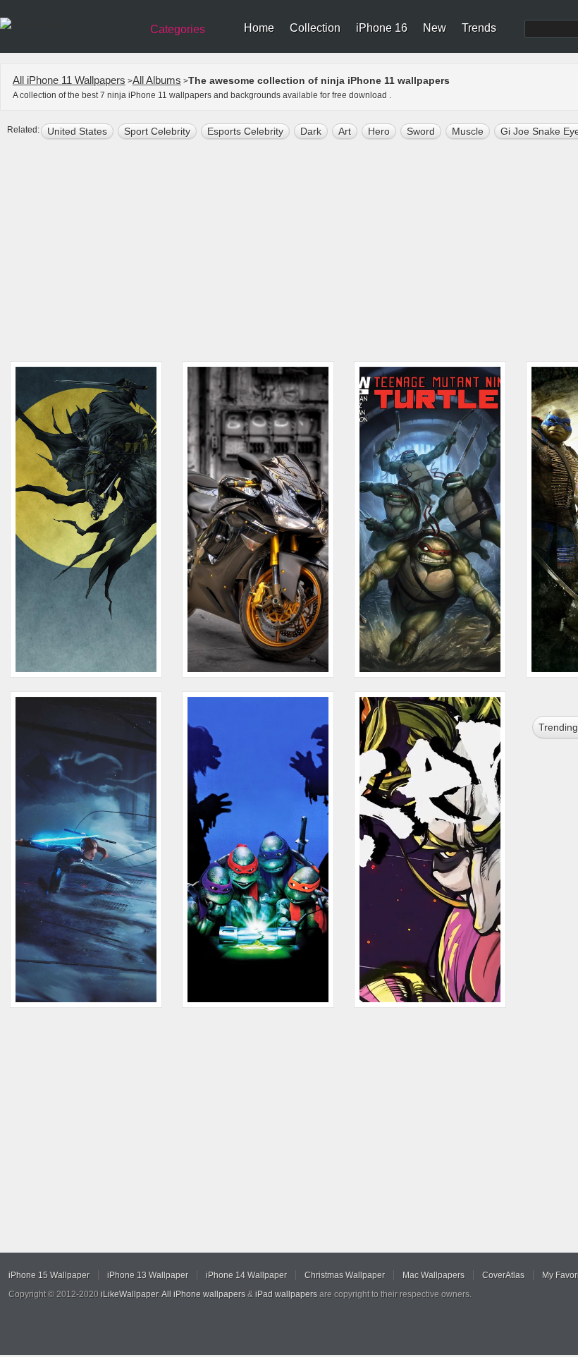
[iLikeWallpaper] (68, 24)
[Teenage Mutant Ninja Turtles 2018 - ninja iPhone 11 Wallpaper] (257, 849)
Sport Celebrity (157, 131)
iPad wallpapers (286, 1294)
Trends (479, 28)
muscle (468, 131)
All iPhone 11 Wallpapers (69, 80)
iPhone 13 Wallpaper (147, 1275)
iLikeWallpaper (129, 1294)
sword (421, 131)
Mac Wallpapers (433, 1275)
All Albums (157, 80)
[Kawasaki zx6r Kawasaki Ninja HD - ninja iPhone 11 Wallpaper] (257, 519)
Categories (177, 29)
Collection (315, 28)
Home (259, 28)
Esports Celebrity (245, 131)
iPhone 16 (381, 28)
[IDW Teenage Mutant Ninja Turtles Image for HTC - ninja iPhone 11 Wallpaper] (429, 519)
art (344, 131)
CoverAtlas (503, 1275)
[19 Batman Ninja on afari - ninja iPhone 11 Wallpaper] (86, 519)
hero (379, 131)
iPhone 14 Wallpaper (246, 1275)
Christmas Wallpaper (345, 1275)
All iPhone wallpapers (203, 1294)
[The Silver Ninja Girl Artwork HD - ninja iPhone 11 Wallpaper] (86, 849)
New (434, 28)
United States (77, 131)
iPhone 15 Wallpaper (49, 1275)
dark (310, 131)
